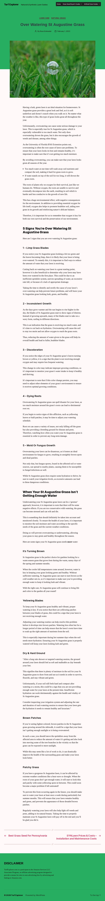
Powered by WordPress (35, 895)
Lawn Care (44, 18)
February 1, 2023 (63, 31)
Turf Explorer (11, 4)
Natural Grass (58, 18)
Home (59, 4)
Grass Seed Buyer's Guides (71, 4)
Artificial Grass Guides (91, 4)
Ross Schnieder (46, 31)
